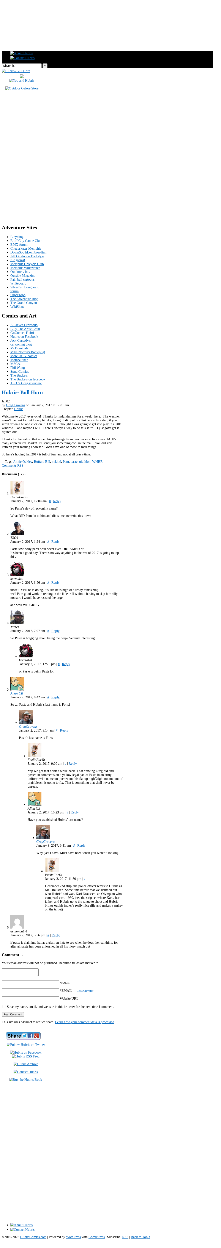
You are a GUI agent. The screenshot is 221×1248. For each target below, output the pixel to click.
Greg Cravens (15, 405)
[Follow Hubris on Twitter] (26, 1044)
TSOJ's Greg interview (26, 383)
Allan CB (16, 693)
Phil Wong (17, 367)
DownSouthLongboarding (28, 252)
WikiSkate (17, 306)
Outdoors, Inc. (20, 272)
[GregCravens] (26, 722)
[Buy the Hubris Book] (25, 1079)
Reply (57, 501)
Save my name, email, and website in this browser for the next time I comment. (60, 1007)
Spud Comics (19, 371)
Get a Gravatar (85, 990)
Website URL (69, 998)
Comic (18, 409)
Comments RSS (13, 465)
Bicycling (17, 237)
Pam (66, 461)
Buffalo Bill (42, 461)
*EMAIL (76, 990)
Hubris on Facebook (24, 336)
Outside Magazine (22, 275)
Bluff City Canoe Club (25, 240)
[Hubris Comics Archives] (26, 1064)
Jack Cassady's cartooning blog (21, 342)
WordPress (73, 1237)
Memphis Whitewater (25, 268)
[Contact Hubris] (25, 1052)
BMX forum (18, 244)
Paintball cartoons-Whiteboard (23, 281)
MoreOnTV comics (23, 356)
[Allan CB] (17, 689)
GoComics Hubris (22, 333)
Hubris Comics (107, 39)
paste (74, 461)
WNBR (97, 461)
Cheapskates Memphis (25, 248)
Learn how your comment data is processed (84, 1022)
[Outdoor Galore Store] (21, 88)
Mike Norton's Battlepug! (27, 352)
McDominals (19, 348)
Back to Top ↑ (140, 1237)
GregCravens (28, 726)
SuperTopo (17, 295)
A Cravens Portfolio (24, 325)
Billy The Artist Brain (25, 329)
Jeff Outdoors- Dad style (27, 256)
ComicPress (96, 1237)
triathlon (84, 461)
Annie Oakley (22, 461)
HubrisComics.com (33, 1237)
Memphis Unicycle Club (27, 264)
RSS (125, 1237)
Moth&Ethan (19, 360)
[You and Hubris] (21, 80)
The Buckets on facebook (27, 379)
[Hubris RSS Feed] (25, 1056)
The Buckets (19, 375)
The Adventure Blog (24, 299)
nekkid (56, 461)
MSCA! (15, 364)
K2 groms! (17, 260)
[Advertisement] (110, 11)
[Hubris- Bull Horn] (16, 71)
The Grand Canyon (23, 303)
